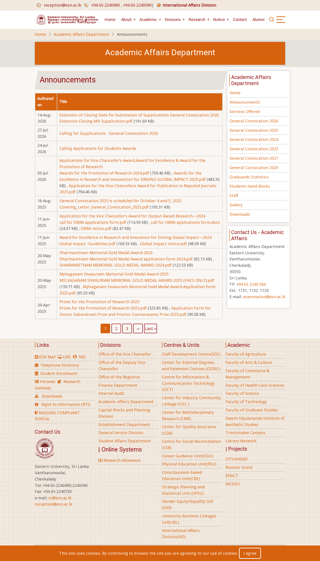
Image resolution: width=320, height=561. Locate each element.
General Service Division (120, 432)
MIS (82, 356)
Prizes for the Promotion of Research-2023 (99, 301)
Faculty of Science (242, 393)
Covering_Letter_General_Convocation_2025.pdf (104, 207)
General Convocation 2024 (253, 139)
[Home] (67, 19)
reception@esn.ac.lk (62, 5)
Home (110, 19)
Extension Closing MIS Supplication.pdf (96, 121)
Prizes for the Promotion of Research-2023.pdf (103, 308)
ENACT (232, 475)
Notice (219, 19)
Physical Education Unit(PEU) (189, 464)
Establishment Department (124, 424)
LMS (67, 356)
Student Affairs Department (124, 440)
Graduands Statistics (249, 177)
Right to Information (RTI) (65, 404)
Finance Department (117, 385)
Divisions (173, 19)
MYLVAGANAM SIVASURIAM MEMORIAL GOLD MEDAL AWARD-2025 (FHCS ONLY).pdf (136, 280)
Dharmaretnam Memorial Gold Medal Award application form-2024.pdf (126, 259)
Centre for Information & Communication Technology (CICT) (188, 383)
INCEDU (233, 483)
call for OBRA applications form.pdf (92, 222)
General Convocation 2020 (253, 167)
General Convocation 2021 (253, 158)
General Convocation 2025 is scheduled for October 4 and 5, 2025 (120, 200)
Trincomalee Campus (245, 432)
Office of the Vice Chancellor (124, 354)
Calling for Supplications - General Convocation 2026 (108, 133)
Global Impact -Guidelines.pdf (87, 243)
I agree (250, 553)
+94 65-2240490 (105, 5)
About (126, 19)
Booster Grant (239, 467)
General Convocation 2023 (253, 148)
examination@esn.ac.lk (264, 296)
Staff (233, 195)
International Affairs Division (189, 5)
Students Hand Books (249, 186)
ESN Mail (47, 356)
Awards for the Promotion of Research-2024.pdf (104, 173)
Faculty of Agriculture (246, 354)
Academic (148, 19)
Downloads (239, 214)
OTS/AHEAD (237, 459)
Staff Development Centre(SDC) (191, 354)
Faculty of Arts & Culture (249, 362)
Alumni (258, 19)
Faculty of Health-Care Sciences (255, 385)
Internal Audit (111, 393)
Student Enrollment (58, 373)
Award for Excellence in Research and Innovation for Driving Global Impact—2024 (135, 237)
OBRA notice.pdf (96, 228)
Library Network (241, 440)
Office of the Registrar (119, 377)
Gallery (236, 204)
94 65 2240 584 (252, 284)
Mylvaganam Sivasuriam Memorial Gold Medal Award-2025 (113, 274)
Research (197, 19)
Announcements (244, 102)
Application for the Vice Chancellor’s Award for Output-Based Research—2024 (132, 216)
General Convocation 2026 (253, 120)
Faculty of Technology (246, 401)
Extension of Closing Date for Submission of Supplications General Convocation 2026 (139, 115)
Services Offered (244, 111)
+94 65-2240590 (137, 5)
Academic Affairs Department (81, 34)
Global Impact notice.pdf (163, 243)
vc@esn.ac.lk (59, 497)
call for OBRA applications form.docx (185, 222)
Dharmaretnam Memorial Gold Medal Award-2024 (105, 252)
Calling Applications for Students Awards (97, 148)
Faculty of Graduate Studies (252, 409)
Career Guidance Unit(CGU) (187, 455)
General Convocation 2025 (253, 130)
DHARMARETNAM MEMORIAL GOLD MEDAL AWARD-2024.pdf (115, 265)
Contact (240, 19)
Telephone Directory (59, 365)
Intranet (47, 381)
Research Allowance (121, 460)
